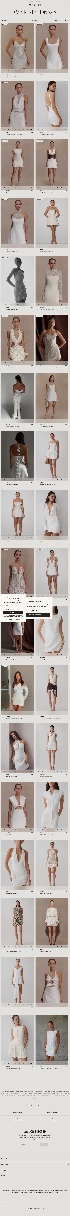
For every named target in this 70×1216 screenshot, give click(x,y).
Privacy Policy (14, 619)
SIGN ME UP (13, 612)
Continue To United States (35, 615)
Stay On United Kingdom (35, 610)
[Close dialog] (24, 595)
